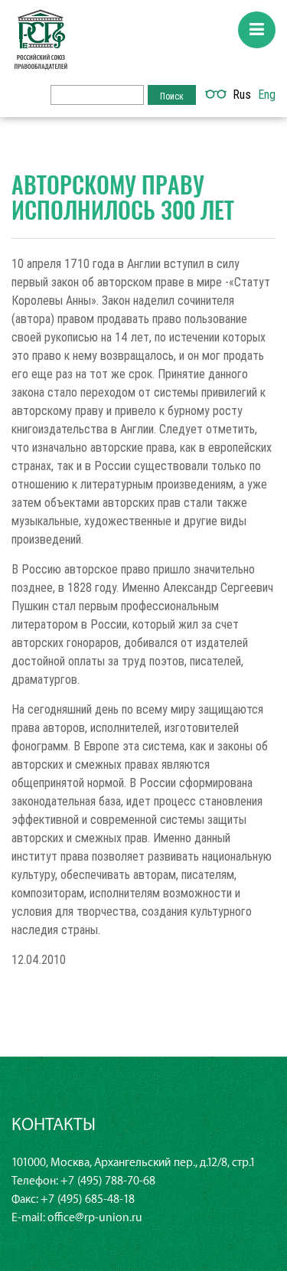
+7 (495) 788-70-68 (107, 1181)
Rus (242, 94)
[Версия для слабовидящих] (216, 94)
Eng (267, 94)
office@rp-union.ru (94, 1217)
